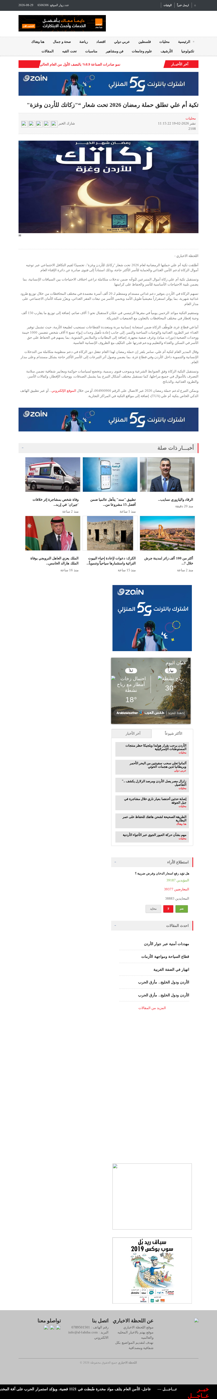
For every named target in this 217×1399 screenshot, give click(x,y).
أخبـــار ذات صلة (175, 448)
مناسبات (91, 51)
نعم (182, 908)
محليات (164, 42)
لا (168, 908)
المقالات (48, 51)
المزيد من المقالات (152, 1008)
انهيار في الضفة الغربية (171, 970)
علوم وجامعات (142, 51)
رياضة (83, 42)
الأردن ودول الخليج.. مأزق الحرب (163, 982)
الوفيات (168, 5)
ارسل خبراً (183, 5)
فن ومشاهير (114, 51)
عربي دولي (122, 42)
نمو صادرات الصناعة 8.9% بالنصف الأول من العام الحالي (80, 64)
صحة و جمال (62, 42)
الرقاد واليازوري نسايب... (175, 499)
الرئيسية (184, 42)
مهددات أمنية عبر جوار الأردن (166, 944)
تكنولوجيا (187, 51)
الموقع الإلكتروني (63, 391)
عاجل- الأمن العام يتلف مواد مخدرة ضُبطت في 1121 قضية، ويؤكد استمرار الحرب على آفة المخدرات (88, 1389)
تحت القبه (69, 51)
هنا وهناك (37, 42)
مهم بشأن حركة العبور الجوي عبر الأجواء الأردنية (154, 835)
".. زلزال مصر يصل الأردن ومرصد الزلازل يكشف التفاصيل (154, 782)
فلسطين (144, 42)
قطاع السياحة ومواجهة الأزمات (165, 957)
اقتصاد (101, 42)
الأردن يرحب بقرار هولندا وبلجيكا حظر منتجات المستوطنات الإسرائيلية (155, 747)
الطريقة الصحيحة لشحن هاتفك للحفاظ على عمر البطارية (154, 818)
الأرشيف (167, 51)
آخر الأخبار (133, 733)
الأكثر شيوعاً (173, 733)
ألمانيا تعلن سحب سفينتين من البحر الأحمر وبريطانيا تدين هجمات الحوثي (158, 764)
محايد (153, 908)
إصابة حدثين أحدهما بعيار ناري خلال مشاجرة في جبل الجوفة (155, 800)
